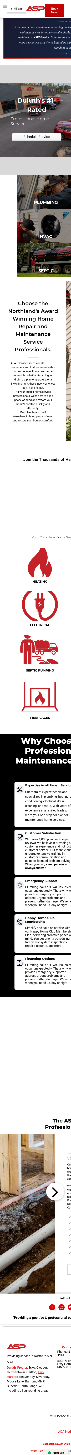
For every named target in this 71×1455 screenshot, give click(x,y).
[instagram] (61, 1307)
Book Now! (54, 10)
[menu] (5, 6)
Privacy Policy (36, 1451)
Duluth (11, 1367)
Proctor (22, 1367)
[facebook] (52, 1307)
